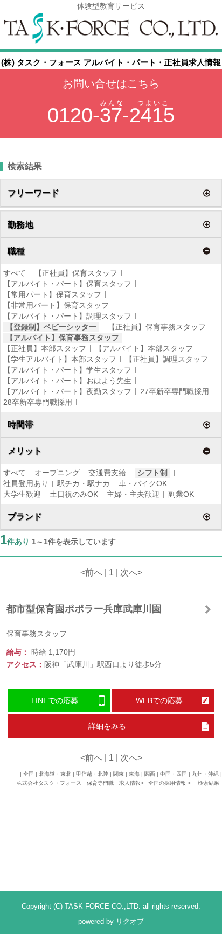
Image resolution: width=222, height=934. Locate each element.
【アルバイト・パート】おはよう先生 (67, 380)
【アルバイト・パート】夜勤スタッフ (67, 391)
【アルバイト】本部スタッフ (144, 348)
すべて (14, 273)
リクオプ (130, 921)
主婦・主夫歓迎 (133, 494)
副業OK (181, 494)
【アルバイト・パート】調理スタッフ (67, 316)
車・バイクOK (143, 483)
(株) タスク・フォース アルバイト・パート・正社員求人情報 (111, 62)
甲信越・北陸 (92, 774)
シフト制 (152, 472)
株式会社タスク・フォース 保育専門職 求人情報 (79, 783)
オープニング (57, 472)
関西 (149, 774)
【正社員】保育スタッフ (75, 273)
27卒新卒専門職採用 (174, 391)
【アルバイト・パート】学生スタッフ (67, 370)
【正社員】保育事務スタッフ (157, 326)
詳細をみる (107, 726)
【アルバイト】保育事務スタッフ (62, 337)
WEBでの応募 (159, 700)
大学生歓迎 (22, 494)
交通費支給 (107, 472)
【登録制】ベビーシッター (51, 326)
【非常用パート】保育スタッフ (56, 305)
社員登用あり (25, 483)
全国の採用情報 (168, 783)
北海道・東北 (55, 774)
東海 (134, 774)
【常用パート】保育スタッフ (52, 294)
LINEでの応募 (54, 700)
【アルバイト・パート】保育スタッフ (67, 283)
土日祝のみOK (74, 494)
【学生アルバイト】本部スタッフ (59, 359)
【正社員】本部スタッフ (44, 348)
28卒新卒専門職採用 (37, 402)
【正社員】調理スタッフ (166, 359)
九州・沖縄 (205, 774)
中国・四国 (173, 774)
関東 (118, 774)
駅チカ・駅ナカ (83, 483)
